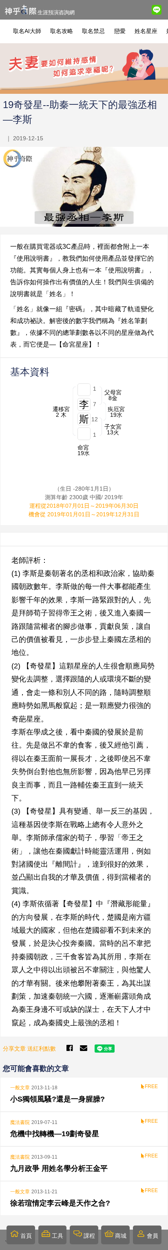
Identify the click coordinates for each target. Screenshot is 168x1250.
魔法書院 (20, 1122)
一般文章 (20, 1088)
